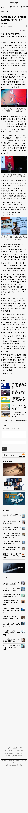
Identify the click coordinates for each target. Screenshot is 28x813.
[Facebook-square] (9, 765)
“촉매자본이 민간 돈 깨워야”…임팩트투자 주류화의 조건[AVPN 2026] (11, 602)
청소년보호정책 (18, 760)
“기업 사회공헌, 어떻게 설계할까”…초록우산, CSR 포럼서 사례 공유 (11, 610)
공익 (17, 7)
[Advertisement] (14, 673)
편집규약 (24, 760)
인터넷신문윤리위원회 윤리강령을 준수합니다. (14, 753)
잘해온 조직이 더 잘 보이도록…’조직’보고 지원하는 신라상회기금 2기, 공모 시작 (12, 556)
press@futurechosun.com (16, 752)
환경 (14, 7)
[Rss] (21, 765)
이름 (3, 440)
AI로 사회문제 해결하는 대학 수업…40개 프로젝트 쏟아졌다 (19, 414)
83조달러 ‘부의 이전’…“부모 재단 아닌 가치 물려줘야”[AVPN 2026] (11, 647)
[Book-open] (15, 765)
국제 (20, 7)
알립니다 (14, 762)
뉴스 (4, 7)
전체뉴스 (3, 12)
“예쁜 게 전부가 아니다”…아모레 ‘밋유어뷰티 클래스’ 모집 (19, 400)
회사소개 (4, 760)
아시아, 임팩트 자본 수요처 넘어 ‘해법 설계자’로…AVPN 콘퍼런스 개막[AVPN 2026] (11, 625)
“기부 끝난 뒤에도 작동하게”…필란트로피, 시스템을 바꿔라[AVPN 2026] (11, 633)
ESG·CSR (25, 7)
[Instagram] (12, 765)
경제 (7, 7)
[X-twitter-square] (7, 765)
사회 (11, 7)
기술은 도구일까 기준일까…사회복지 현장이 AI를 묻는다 (19, 407)
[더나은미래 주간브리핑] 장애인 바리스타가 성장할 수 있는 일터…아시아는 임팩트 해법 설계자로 (11, 535)
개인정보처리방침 (10, 760)
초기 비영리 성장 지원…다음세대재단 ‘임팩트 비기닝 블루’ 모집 (19, 386)
